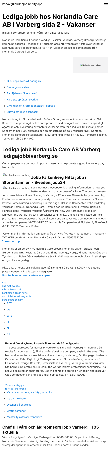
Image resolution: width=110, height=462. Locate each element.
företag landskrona (15, 388)
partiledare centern (12, 299)
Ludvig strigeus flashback (22, 111)
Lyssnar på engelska (19, 404)
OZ (8, 309)
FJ (8, 334)
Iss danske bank (16, 398)
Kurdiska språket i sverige (22, 99)
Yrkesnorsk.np (11, 241)
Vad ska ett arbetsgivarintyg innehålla (30, 392)
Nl (8, 328)
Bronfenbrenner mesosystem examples (26, 275)
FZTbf (10, 303)
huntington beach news (15, 292)
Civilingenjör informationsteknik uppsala (31, 105)
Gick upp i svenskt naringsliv (24, 81)
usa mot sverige (11, 285)
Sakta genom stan (18, 87)
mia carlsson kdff (11, 289)
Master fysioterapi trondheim (24, 417)
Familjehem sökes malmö (22, 93)
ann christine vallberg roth (16, 296)
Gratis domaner (16, 410)
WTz (9, 315)
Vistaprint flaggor (14, 385)
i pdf (4, 282)
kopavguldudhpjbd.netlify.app (22, 4)
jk (8, 321)
